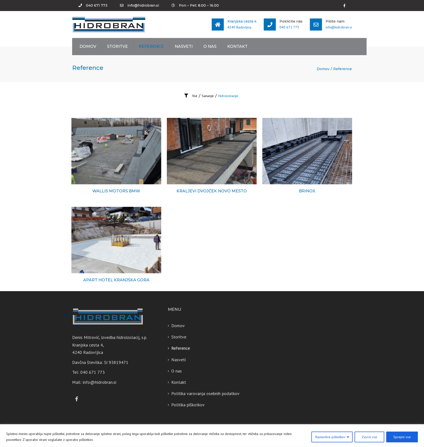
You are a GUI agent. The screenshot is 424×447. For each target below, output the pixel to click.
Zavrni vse (369, 437)
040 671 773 (96, 5)
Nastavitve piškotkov (330, 437)
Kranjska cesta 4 (241, 21)
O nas (209, 46)
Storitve (117, 46)
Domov (88, 46)
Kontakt (237, 46)
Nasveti (184, 46)
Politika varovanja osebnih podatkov (205, 393)
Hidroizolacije (228, 96)
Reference (151, 46)
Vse (194, 96)
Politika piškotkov (188, 405)
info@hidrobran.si (143, 5)
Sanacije (208, 96)
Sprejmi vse (402, 437)
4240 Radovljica (239, 27)
